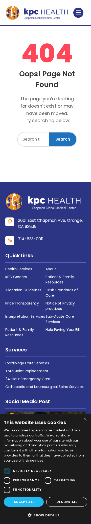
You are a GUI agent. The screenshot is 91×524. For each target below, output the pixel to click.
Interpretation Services (25, 316)
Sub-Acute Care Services (60, 319)
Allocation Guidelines (23, 290)
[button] (45, 515)
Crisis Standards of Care (62, 293)
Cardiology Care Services (27, 363)
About (51, 269)
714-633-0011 (30, 239)
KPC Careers (16, 276)
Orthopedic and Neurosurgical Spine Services (44, 386)
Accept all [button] (24, 502)
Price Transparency (22, 303)
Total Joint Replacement (27, 371)
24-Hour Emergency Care (27, 378)
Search (62, 139)
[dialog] (45, 469)
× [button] (85, 420)
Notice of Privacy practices (60, 306)
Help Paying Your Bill (63, 329)
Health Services (18, 269)
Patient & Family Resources (60, 279)
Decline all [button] (66, 502)
